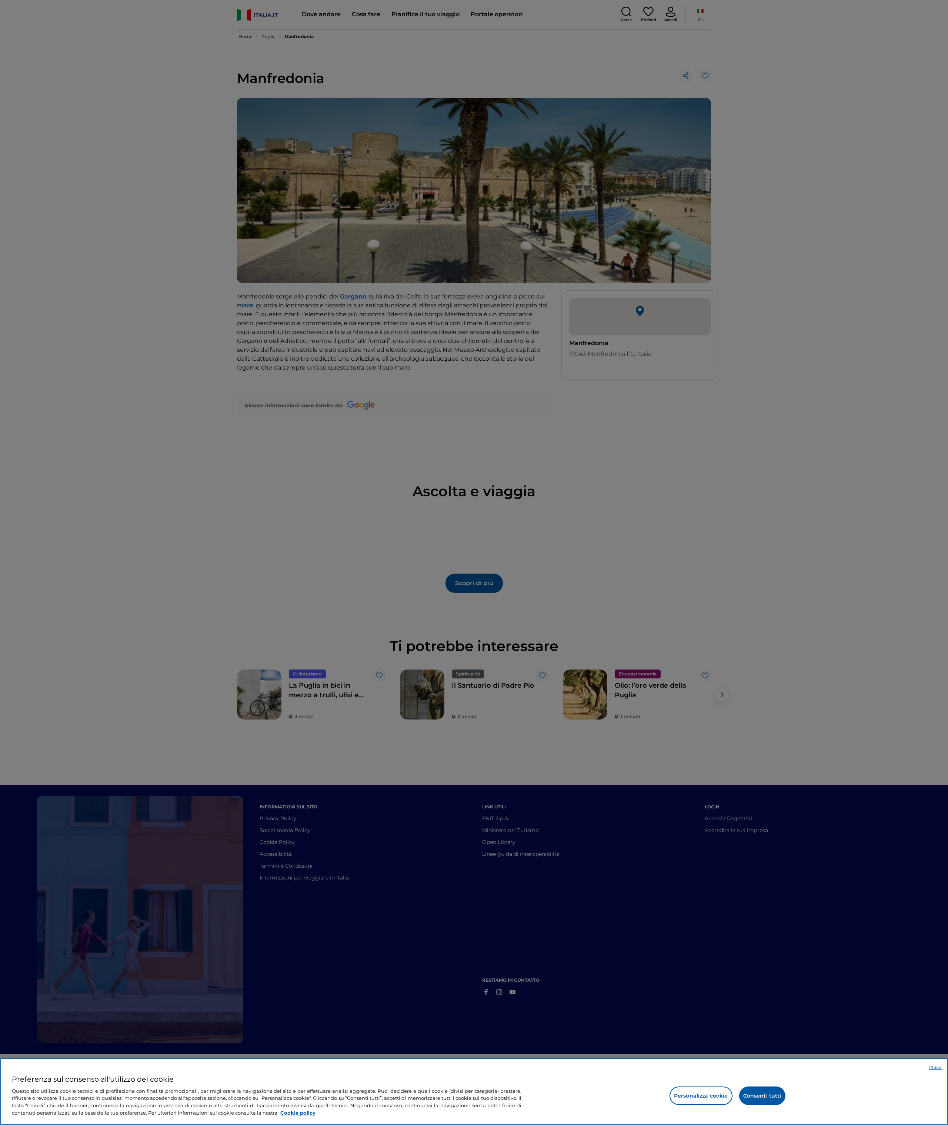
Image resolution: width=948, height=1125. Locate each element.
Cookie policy (298, 1112)
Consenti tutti (762, 1095)
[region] (474, 1091)
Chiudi (935, 1067)
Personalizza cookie (701, 1095)
